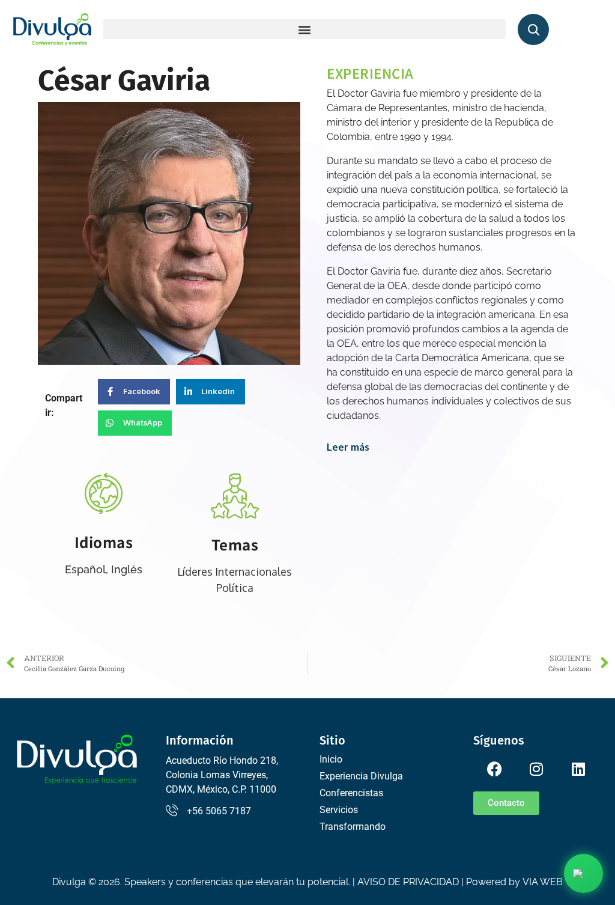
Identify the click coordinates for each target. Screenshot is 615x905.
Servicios (339, 809)
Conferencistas (351, 793)
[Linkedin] (578, 768)
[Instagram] (536, 768)
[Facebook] (494, 768)
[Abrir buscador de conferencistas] (533, 29)
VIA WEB (543, 882)
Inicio (331, 759)
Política (234, 587)
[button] (304, 29)
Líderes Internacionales (234, 571)
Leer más (348, 447)
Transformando (353, 826)
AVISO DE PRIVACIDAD (408, 882)
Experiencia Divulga (361, 776)
